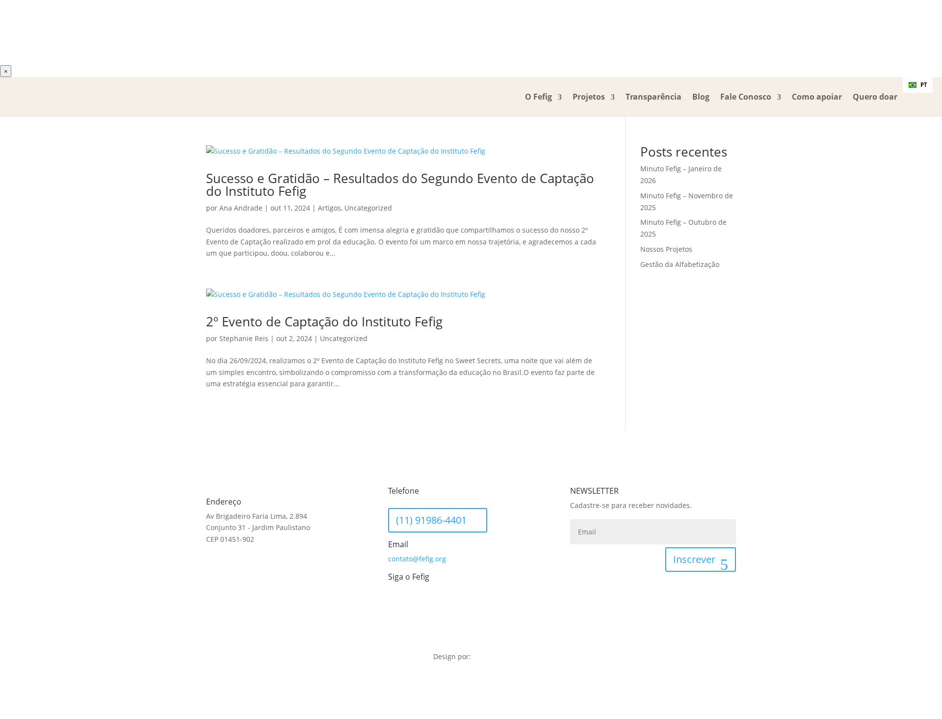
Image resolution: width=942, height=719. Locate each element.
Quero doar (875, 96)
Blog (700, 96)
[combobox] (918, 85)
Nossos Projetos (666, 249)
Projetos (589, 96)
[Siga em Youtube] (435, 601)
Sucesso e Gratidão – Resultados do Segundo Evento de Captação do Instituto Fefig (400, 184)
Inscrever (694, 559)
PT (923, 84)
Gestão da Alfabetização (679, 264)
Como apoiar (817, 96)
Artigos (329, 208)
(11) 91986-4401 (431, 520)
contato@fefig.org (417, 558)
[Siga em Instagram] (415, 601)
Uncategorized (368, 208)
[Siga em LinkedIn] (396, 601)
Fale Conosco (745, 96)
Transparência (653, 96)
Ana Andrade (240, 208)
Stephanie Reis (243, 338)
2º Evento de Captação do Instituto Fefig (324, 321)
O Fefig (538, 96)
